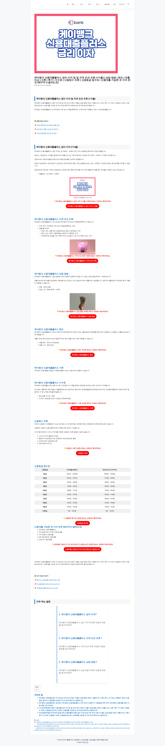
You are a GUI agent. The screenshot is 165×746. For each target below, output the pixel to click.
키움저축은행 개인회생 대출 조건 (48, 125)
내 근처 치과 (61, 740)
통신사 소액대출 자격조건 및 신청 (48, 580)
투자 (97, 4)
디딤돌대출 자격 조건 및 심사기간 (48, 584)
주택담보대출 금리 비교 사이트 (47, 588)
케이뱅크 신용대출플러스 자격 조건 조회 (82, 261)
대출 (81, 4)
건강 (114, 4)
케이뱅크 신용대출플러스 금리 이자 (46, 722)
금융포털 (107, 4)
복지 (73, 4)
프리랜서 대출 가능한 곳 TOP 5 (47, 129)
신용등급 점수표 (82, 523)
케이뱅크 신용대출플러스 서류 (82, 408)
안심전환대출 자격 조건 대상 (47, 133)
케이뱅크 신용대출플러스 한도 (82, 355)
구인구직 (121, 4)
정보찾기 (77, 740)
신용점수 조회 (82, 453)
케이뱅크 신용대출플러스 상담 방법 (82, 316)
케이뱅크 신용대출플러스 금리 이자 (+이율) (83, 206)
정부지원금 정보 (102, 740)
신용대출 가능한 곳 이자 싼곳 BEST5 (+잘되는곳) (82, 549)
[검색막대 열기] (128, 4)
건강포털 (85, 740)
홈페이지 (70, 740)
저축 (89, 4)
